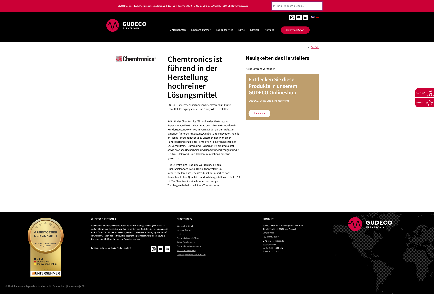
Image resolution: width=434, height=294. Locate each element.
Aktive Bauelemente (186, 242)
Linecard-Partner (201, 30)
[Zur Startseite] (126, 25)
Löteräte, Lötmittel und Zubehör (191, 254)
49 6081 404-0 (273, 236)
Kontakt (269, 30)
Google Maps (268, 232)
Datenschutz (59, 286)
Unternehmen (178, 30)
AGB (82, 286)
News (241, 30)
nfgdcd (276, 240)
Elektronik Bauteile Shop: (188, 238)
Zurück (315, 47)
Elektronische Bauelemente (189, 246)
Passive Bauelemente (186, 250)
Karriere (254, 30)
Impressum (73, 286)
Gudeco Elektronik (185, 225)
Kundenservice (224, 30)
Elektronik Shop (295, 30)
